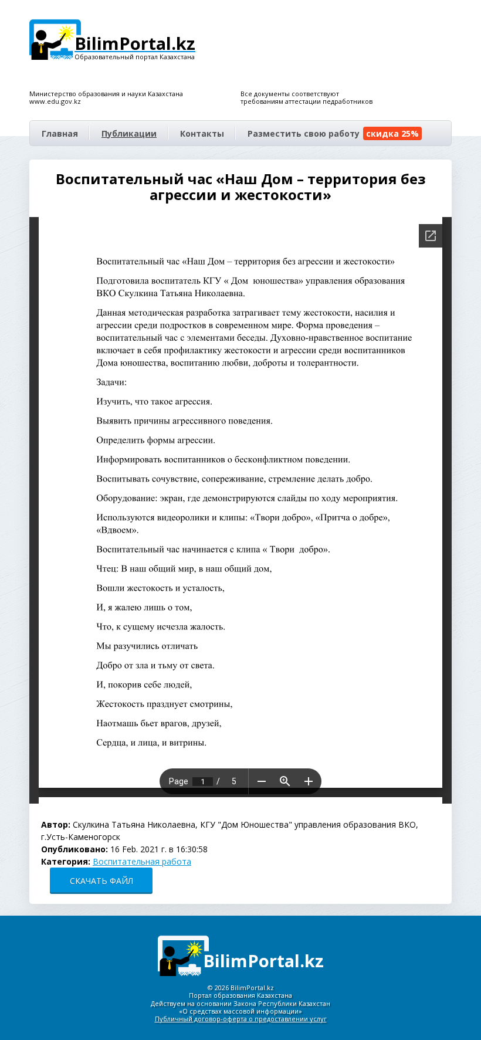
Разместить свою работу (333, 133)
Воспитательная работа (142, 861)
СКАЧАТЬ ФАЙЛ (101, 880)
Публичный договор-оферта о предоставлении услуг (241, 1018)
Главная (60, 133)
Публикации (129, 133)
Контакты (202, 133)
